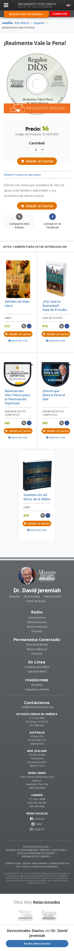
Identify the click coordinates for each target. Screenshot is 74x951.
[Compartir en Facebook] (29, 326)
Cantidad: (37, 143)
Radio (37, 612)
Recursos (22, 23)
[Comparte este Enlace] (23, 326)
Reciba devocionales (37, 943)
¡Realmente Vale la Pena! (18, 27)
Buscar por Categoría (25, 14)
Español (39, 23)
